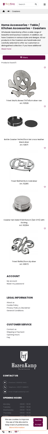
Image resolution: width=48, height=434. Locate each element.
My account (12, 281)
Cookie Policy (12, 305)
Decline (38, 420)
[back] (8, 11)
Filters (25, 57)
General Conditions (15, 310)
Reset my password (15, 283)
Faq (8, 337)
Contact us (11, 329)
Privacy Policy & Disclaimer (18, 308)
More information (17, 427)
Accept (38, 424)
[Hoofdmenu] (44, 4)
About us (10, 302)
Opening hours (13, 334)
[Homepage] (4, 11)
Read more (6, 49)
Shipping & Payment (15, 332)
